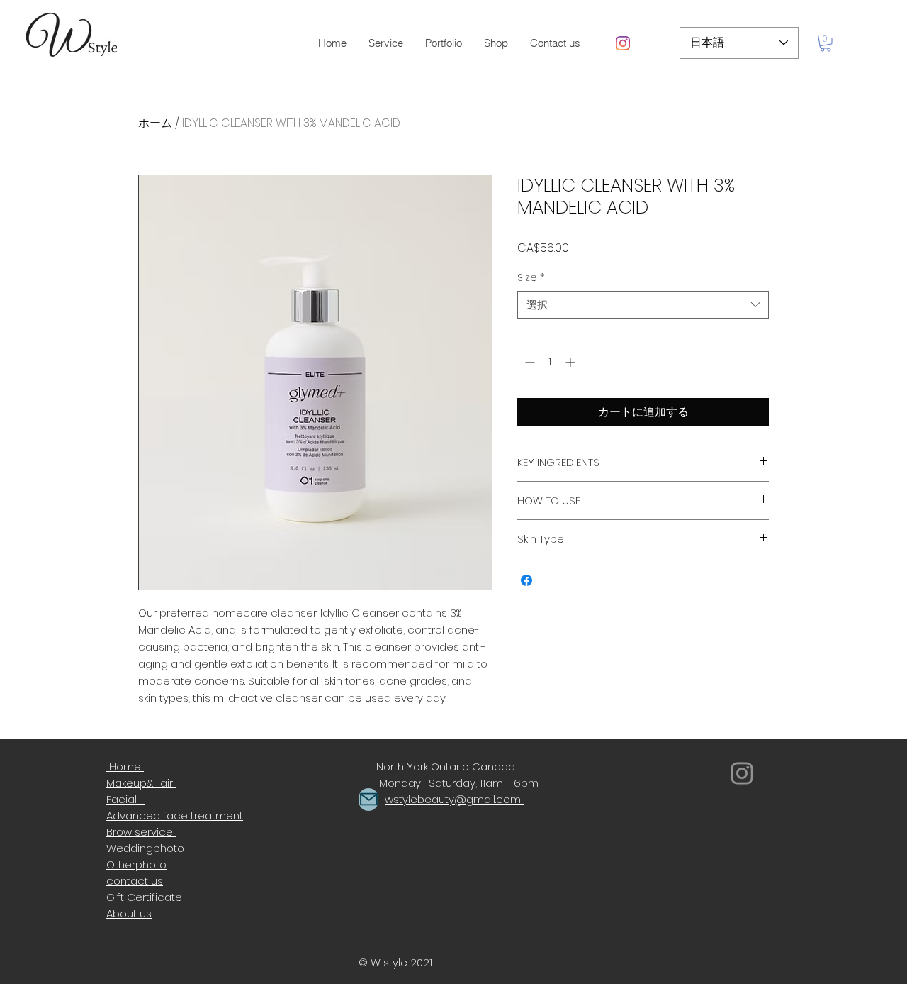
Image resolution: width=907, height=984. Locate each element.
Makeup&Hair (141, 782)
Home (125, 766)
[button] (443, 43)
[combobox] (643, 305)
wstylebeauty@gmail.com (453, 799)
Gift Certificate (145, 897)
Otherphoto (136, 864)
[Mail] (368, 799)
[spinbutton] (550, 362)
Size (530, 277)
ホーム (155, 123)
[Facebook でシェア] (526, 580)
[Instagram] (623, 43)
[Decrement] (528, 362)
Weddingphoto (146, 848)
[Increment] (571, 362)
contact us (134, 880)
